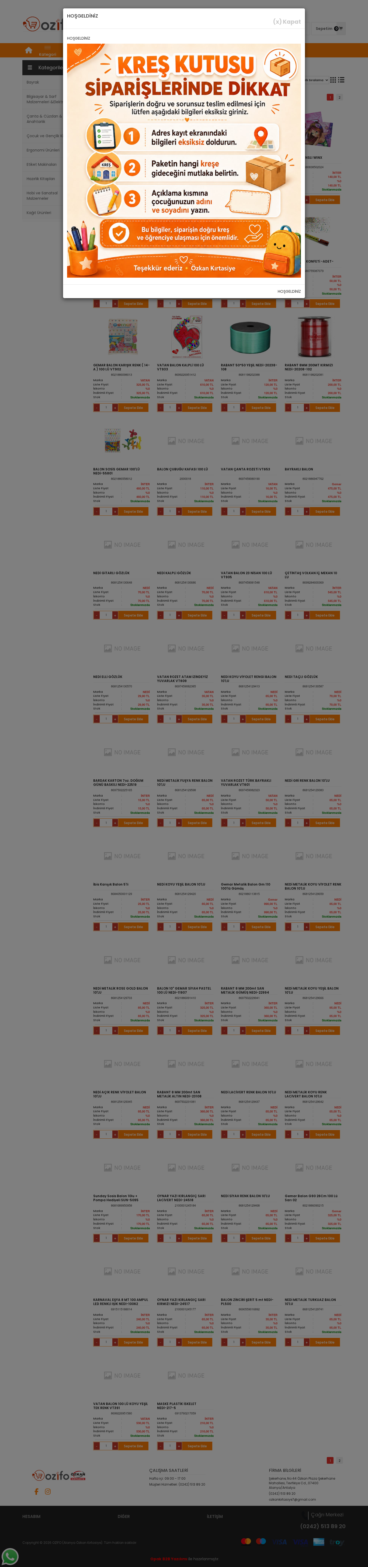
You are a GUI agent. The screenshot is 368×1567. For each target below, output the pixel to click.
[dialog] (184, 783)
